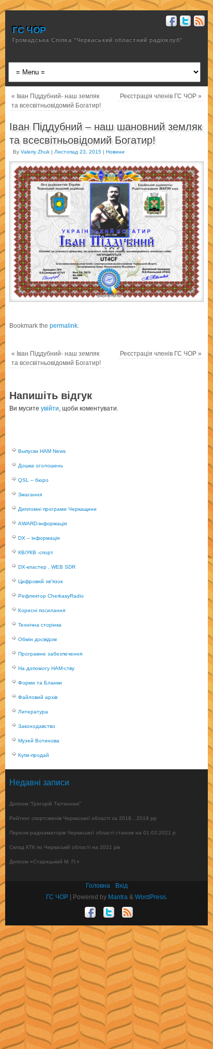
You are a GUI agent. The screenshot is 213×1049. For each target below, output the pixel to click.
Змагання (30, 494)
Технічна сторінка (40, 625)
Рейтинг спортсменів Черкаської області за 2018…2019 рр (83, 818)
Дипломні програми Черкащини (57, 509)
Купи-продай (33, 755)
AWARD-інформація (42, 523)
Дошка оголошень (40, 465)
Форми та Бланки (40, 683)
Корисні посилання (41, 610)
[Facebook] (170, 22)
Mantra (118, 897)
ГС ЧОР (29, 30)
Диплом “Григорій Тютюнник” (45, 804)
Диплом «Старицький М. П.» (44, 861)
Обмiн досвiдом (37, 639)
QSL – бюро (33, 480)
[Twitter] (184, 22)
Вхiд (121, 885)
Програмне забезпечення (50, 654)
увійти (50, 408)
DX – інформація (38, 538)
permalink (64, 325)
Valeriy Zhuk (35, 152)
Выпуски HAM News (42, 451)
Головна (98, 885)
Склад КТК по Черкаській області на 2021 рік (64, 847)
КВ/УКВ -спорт (35, 552)
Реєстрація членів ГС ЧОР (161, 96)
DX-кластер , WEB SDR (46, 567)
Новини (115, 152)
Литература (33, 711)
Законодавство (36, 726)
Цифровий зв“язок (40, 581)
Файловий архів (37, 697)
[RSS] (198, 22)
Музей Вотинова (38, 740)
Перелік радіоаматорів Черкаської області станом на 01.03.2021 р (92, 832)
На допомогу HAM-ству (46, 668)
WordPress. (151, 897)
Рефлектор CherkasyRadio (51, 596)
